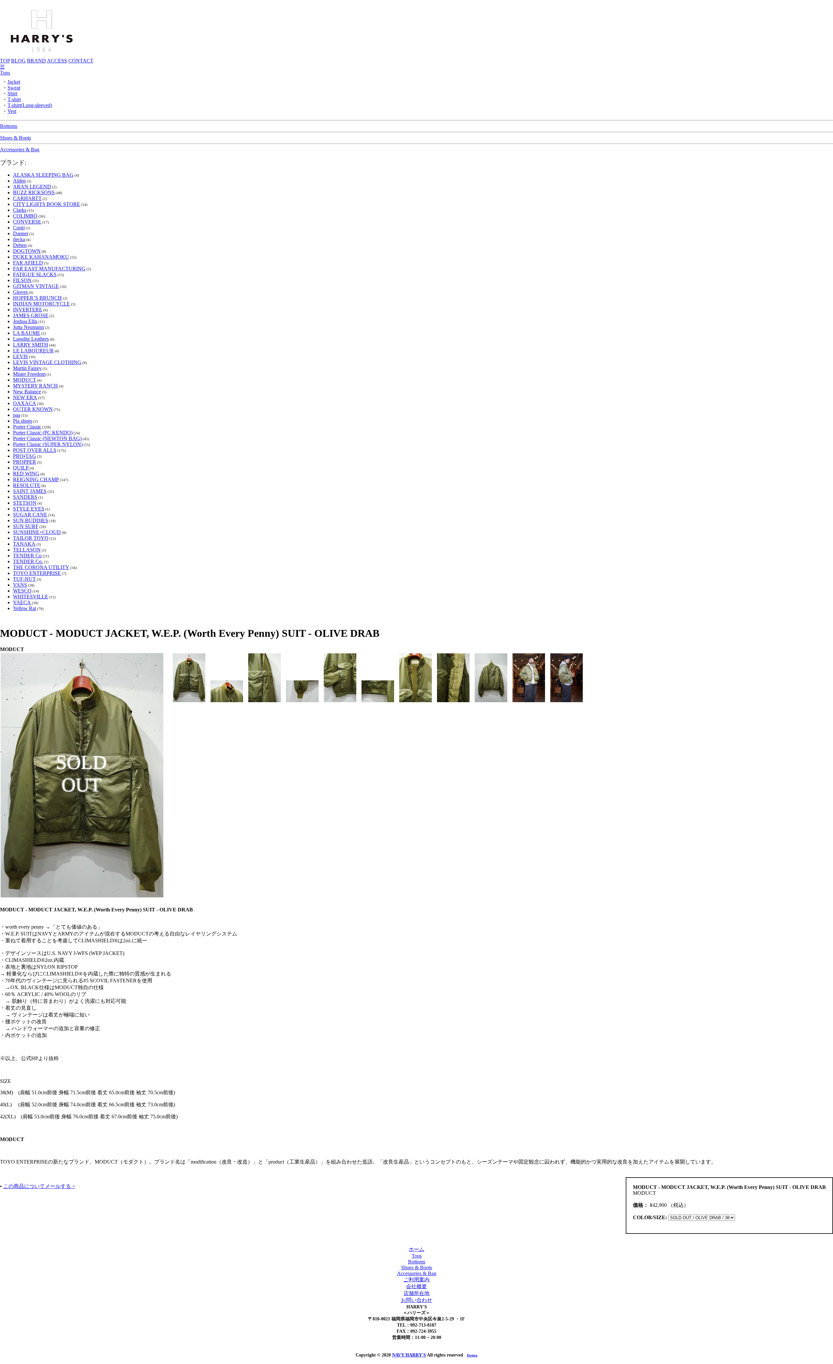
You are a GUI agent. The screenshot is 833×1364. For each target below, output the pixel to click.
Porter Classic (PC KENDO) (43, 432)
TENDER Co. (28, 561)
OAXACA (24, 403)
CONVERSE (27, 222)
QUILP (21, 468)
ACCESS (57, 60)
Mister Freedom (29, 374)
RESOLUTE (26, 485)
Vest (11, 111)
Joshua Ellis (25, 321)
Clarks (19, 210)
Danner (20, 233)
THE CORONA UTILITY (41, 567)
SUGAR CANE (30, 514)
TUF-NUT (24, 579)
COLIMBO (25, 216)
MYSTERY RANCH (35, 386)
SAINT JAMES (30, 491)
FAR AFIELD (28, 263)
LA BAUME (26, 333)
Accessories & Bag (19, 149)
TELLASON (27, 549)
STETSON (24, 503)
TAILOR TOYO (30, 538)
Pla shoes (22, 421)
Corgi (19, 227)
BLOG (18, 60)
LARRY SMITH (30, 345)
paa (16, 415)
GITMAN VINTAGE (36, 286)
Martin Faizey (27, 368)
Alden (19, 181)
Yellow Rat (24, 608)
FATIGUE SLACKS (35, 274)
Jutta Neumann (28, 327)
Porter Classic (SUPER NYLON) (48, 444)
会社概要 (416, 1286)
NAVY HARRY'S (409, 1355)
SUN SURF (25, 526)
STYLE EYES (28, 508)
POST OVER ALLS (34, 450)
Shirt (12, 93)
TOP (5, 60)
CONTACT (80, 60)
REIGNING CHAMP (36, 479)
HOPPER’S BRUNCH (37, 298)
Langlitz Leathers (31, 339)
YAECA (22, 602)
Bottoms (8, 126)
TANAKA (24, 544)
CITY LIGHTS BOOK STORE (46, 204)
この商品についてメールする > (39, 1186)
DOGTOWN (27, 251)
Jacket (13, 82)
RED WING (26, 473)
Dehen (20, 245)
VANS (20, 585)
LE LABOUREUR (33, 350)
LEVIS (20, 356)
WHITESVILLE (30, 596)
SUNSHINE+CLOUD (37, 532)
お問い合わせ (416, 1300)
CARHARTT (27, 198)
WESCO (22, 590)
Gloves (20, 292)
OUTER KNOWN (33, 409)
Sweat (13, 87)
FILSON (22, 280)
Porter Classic (27, 427)
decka (19, 239)
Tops (5, 72)
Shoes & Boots (15, 138)
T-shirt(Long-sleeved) (29, 105)
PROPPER (24, 462)
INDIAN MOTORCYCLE (41, 304)
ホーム (416, 1249)
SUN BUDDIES (30, 520)
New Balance (27, 391)
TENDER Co (27, 555)
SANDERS (25, 497)
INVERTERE (27, 309)
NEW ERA (25, 397)
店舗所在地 (416, 1293)
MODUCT (24, 380)
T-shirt (14, 99)
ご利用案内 (416, 1279)
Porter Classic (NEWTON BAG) (47, 438)
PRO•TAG (24, 456)
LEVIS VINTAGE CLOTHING (47, 362)
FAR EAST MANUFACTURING (49, 268)
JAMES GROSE (30, 315)
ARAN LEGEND (32, 186)
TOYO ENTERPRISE (37, 573)
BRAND (36, 60)
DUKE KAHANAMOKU (41, 257)
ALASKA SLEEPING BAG (43, 175)
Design (472, 1355)
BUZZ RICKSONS (34, 192)
